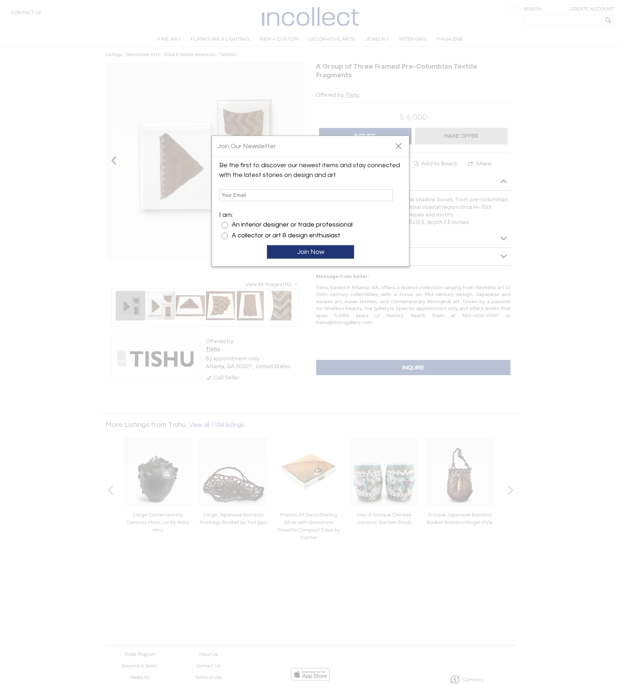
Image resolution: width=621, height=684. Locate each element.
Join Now (310, 251)
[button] (398, 145)
